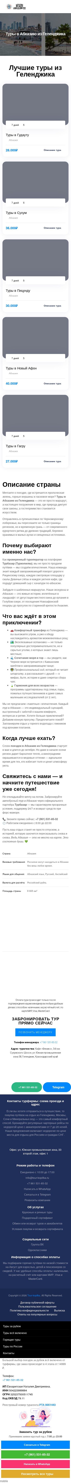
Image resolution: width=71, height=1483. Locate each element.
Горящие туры (11, 1339)
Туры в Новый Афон (21, 368)
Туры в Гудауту (17, 134)
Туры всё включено (15, 1333)
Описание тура (53, 150)
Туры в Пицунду (18, 290)
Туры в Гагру (15, 445)
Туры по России (12, 1346)
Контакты (8, 1353)
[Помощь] (62, 6)
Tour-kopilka (33, 1295)
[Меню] (3, 8)
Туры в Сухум (16, 212)
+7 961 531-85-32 (48, 1042)
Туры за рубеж (12, 1326)
